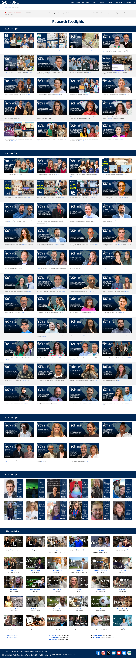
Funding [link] (102, 2)
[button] (134, 2)
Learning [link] (110, 2)
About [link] (87, 2)
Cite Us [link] (78, 2)
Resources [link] (127, 2)
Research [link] (118, 2)
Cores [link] (94, 2)
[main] (46, 7)
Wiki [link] (83, 2)
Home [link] (72, 2)
